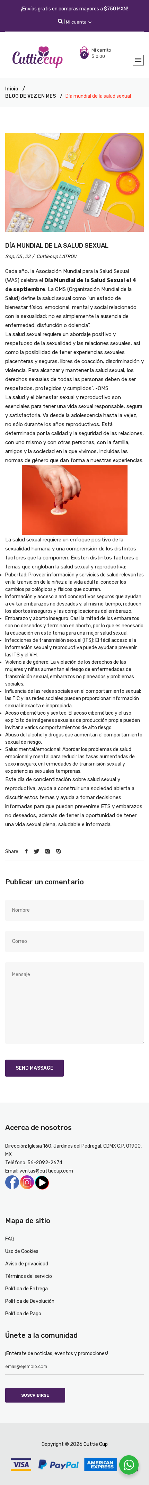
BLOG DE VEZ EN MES (30, 96)
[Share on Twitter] (37, 851)
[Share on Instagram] (47, 851)
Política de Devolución (29, 1301)
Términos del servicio (28, 1276)
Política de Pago (23, 1314)
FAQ (9, 1239)
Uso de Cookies (21, 1251)
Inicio (11, 89)
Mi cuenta (77, 22)
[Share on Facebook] (26, 851)
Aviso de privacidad (26, 1264)
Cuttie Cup (96, 1444)
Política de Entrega (26, 1289)
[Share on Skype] (58, 851)
